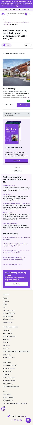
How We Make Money (8, 310)
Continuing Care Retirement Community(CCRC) (16, 22)
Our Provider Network (9, 377)
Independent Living (9, 185)
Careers (5, 304)
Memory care (6, 339)
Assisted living (6, 330)
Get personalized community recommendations (12, 114)
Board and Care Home (10, 223)
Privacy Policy (6, 394)
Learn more (16, 160)
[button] (26, 14)
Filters (6, 45)
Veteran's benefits (8, 383)
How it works (6, 374)
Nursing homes (7, 354)
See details (9, 105)
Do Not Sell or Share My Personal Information (15, 403)
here (16, 6)
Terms (4, 406)
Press (4, 307)
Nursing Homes (7, 213)
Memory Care (7, 194)
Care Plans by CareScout (9, 365)
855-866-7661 (25, 9)
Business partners (7, 322)
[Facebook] (12, 420)
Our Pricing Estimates (9, 313)
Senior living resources (9, 368)
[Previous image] (4, 72)
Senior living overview (8, 357)
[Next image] (28, 72)
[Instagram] (15, 420)
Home (4, 20)
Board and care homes (9, 336)
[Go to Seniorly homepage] (8, 416)
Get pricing (23, 105)
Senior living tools (7, 371)
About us (5, 298)
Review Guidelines (8, 316)
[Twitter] (18, 420)
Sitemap (23, 416)
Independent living (8, 333)
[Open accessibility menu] (3, 409)
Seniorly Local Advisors (9, 380)
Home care (6, 342)
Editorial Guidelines (8, 319)
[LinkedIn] (21, 420)
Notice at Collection (8, 397)
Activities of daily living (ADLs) (11, 386)
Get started (16, 284)
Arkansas (6, 24)
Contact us (6, 301)
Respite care (6, 345)
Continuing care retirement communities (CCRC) (16, 351)
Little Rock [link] (14, 24)
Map (29, 45)
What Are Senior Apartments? (12, 264)
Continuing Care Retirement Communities (16, 203)
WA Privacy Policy (8, 400)
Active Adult (6, 348)
